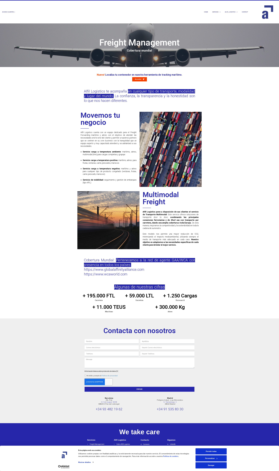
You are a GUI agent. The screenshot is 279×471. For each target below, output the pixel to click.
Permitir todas (211, 451)
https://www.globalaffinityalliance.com (114, 269)
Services (215, 12)
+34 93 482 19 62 (109, 409)
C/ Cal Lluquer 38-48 (109, 402)
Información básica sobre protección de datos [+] (101, 371)
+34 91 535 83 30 (170, 409)
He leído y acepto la (102, 376)
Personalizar (210, 458)
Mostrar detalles (84, 462)
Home (206, 12)
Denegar (211, 465)
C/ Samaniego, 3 (170, 402)
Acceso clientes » (8, 12)
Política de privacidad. (110, 376)
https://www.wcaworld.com (105, 274)
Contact (245, 12)
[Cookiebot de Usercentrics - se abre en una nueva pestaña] (63, 466)
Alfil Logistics (230, 12)
